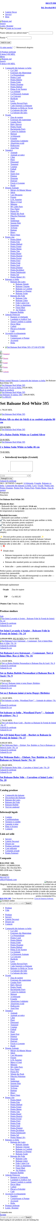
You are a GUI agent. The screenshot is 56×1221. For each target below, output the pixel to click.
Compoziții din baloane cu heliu (32, 380)
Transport (14, 164)
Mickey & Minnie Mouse (20, 190)
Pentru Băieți (15, 239)
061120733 (4, 877)
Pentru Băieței (16, 80)
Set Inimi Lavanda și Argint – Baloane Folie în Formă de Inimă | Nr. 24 (25, 632)
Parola (3, 38)
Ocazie (40, 485)
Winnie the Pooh (17, 214)
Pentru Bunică (16, 256)
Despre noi (9, 844)
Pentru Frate (15, 263)
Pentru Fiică (15, 260)
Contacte (9, 829)
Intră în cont (5, 43)
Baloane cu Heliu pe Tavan (21, 108)
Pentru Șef (14, 275)
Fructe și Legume (17, 183)
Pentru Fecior (15, 258)
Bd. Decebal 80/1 (48, 8)
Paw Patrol (14, 209)
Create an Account (13, 28)
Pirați (12, 171)
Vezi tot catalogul (12, 807)
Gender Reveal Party (19, 103)
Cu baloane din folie (18, 110)
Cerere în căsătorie (18, 131)
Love (12, 101)
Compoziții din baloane (14, 795)
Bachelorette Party (18, 129)
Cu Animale (15, 91)
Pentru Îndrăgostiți (18, 272)
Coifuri (13, 326)
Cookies (8, 817)
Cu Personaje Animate (19, 94)
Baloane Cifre (21, 298)
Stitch (12, 192)
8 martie (13, 138)
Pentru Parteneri (11, 853)
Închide (3, 1215)
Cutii (12, 331)
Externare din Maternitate (20, 73)
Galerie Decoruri (12, 841)
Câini (12, 157)
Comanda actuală (12, 851)
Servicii (8, 839)
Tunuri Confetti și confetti (21, 322)
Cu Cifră (14, 70)
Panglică (13, 336)
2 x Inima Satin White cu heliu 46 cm (20, 447)
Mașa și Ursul (16, 202)
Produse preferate (12, 846)
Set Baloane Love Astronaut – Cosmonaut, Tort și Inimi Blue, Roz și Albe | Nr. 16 (26, 654)
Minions (13, 204)
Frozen (13, 197)
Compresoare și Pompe (19, 338)
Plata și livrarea (11, 826)
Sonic (12, 218)
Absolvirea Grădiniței (19, 141)
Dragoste (14, 178)
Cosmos (13, 167)
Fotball (13, 169)
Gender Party (15, 122)
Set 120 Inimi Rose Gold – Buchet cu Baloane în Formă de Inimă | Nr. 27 (25, 736)
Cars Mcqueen (16, 195)
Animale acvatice (17, 155)
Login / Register (11, 1208)
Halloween (14, 145)
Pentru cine (49, 485)
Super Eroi (14, 174)
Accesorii (14, 340)
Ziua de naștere (16, 117)
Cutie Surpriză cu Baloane (21, 105)
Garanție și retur (11, 824)
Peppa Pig (14, 211)
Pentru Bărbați (16, 87)
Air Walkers (21, 310)
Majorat (13, 134)
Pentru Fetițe (15, 82)
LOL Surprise (16, 199)
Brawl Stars (15, 235)
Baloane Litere (22, 300)
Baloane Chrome (23, 286)
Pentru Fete (15, 242)
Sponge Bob (15, 223)
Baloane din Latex (18, 282)
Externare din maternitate (20, 120)
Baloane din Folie (17, 296)
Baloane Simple (22, 284)
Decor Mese (15, 324)
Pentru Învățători (17, 270)
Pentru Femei (15, 246)
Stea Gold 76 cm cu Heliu (11, 388)
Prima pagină (5, 380)
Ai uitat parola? (6, 47)
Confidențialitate (12, 819)
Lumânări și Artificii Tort (20, 319)
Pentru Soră (15, 265)
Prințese (13, 176)
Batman (13, 230)
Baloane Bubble (17, 312)
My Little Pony (16, 206)
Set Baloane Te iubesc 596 (11, 395)
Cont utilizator (11, 848)
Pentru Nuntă (15, 127)
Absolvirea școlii (17, 143)
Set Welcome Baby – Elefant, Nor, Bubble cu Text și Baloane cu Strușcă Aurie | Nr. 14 (27, 758)
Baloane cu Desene (24, 291)
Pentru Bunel (15, 253)
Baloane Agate (22, 293)
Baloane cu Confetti (24, 289)
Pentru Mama (15, 249)
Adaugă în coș (6, 478)
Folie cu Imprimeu (23, 305)
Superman (14, 225)
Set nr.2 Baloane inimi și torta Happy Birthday (25, 693)
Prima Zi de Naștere (18, 89)
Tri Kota (13, 228)
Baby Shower (16, 124)
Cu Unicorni (15, 96)
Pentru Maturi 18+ (18, 277)
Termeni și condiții (12, 822)
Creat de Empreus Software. (44, 898)
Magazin (15, 380)
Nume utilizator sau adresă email (14, 33)
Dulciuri (13, 181)
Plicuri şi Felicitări (17, 329)
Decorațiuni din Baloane (15, 798)
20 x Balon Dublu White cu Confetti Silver (22, 434)
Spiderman (14, 221)
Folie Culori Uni (22, 303)
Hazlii (12, 185)
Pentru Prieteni (16, 268)
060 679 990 (51, 3)
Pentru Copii (15, 77)
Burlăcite (14, 98)
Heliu (12, 343)
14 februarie (15, 136)
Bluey (12, 232)
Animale (13, 152)
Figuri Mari (20, 307)
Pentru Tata (15, 251)
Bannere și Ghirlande (19, 317)
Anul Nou (14, 148)
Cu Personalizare (17, 75)
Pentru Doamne (16, 84)
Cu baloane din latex (18, 113)
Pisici (12, 159)
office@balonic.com (8, 879)
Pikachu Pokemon (17, 216)
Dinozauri (14, 162)
